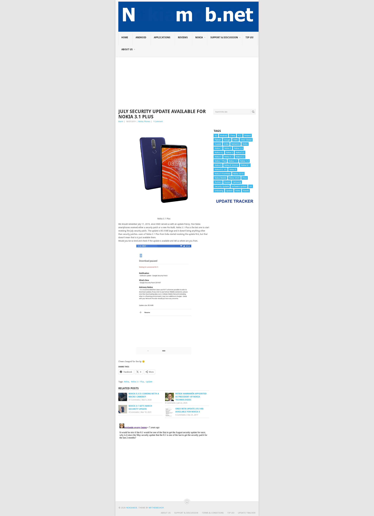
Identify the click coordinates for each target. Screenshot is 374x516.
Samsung (237, 182)
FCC (239, 135)
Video (237, 190)
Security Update (222, 186)
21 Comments (134, 400)
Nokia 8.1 (245, 165)
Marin (120, 121)
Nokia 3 (227, 148)
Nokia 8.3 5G (220, 169)
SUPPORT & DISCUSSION (224, 37)
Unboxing (219, 190)
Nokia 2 (218, 148)
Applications (162, 37)
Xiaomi (246, 190)
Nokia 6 (218, 157)
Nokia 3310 (238, 173)
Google (227, 140)
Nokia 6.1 (228, 157)
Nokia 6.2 (240, 157)
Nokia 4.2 (219, 152)
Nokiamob (131, 508)
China (232, 135)
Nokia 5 (229, 152)
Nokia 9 (232, 169)
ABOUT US (127, 49)
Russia (227, 182)
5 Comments (180, 415)
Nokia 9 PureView (222, 173)
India (226, 144)
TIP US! (249, 37)
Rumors (218, 182)
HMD (235, 140)
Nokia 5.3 (240, 152)
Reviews (183, 37)
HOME (124, 37)
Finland (247, 135)
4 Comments (134, 412)
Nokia (199, 37)
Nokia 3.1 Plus (137, 381)
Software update (239, 186)
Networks (235, 144)
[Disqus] (163, 458)
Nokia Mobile (220, 178)
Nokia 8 (218, 165)
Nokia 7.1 (233, 161)
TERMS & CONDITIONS (213, 513)
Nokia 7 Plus (220, 161)
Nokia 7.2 (244, 161)
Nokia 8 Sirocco (231, 165)
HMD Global (246, 140)
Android (141, 37)
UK (250, 186)
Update (149, 381)
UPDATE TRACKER (246, 513)
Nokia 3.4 (238, 148)
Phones (147, 121)
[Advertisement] (187, 77)
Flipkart (218, 140)
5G (216, 135)
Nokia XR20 (234, 178)
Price (244, 178)
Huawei (218, 144)
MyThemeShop (156, 508)
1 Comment (158, 121)
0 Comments (170, 403)
